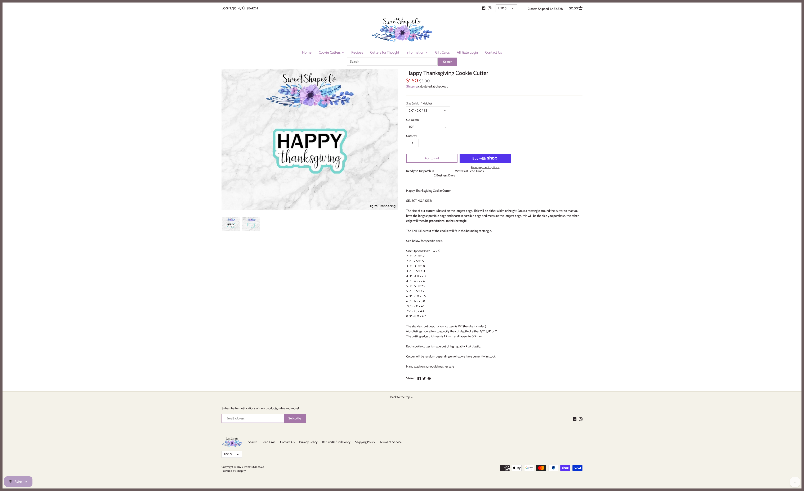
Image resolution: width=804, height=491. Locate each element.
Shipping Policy (365, 442)
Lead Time (269, 442)
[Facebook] (483, 8)
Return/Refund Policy (336, 442)
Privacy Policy (308, 442)
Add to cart (432, 158)
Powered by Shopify (234, 470)
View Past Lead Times (469, 171)
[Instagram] (489, 8)
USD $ (502, 8)
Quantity (411, 136)
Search (252, 442)
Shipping (411, 86)
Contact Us (287, 442)
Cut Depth (412, 119)
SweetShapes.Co (254, 466)
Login (226, 8)
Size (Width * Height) (419, 103)
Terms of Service (391, 442)
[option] (231, 224)
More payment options (485, 167)
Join (236, 8)
